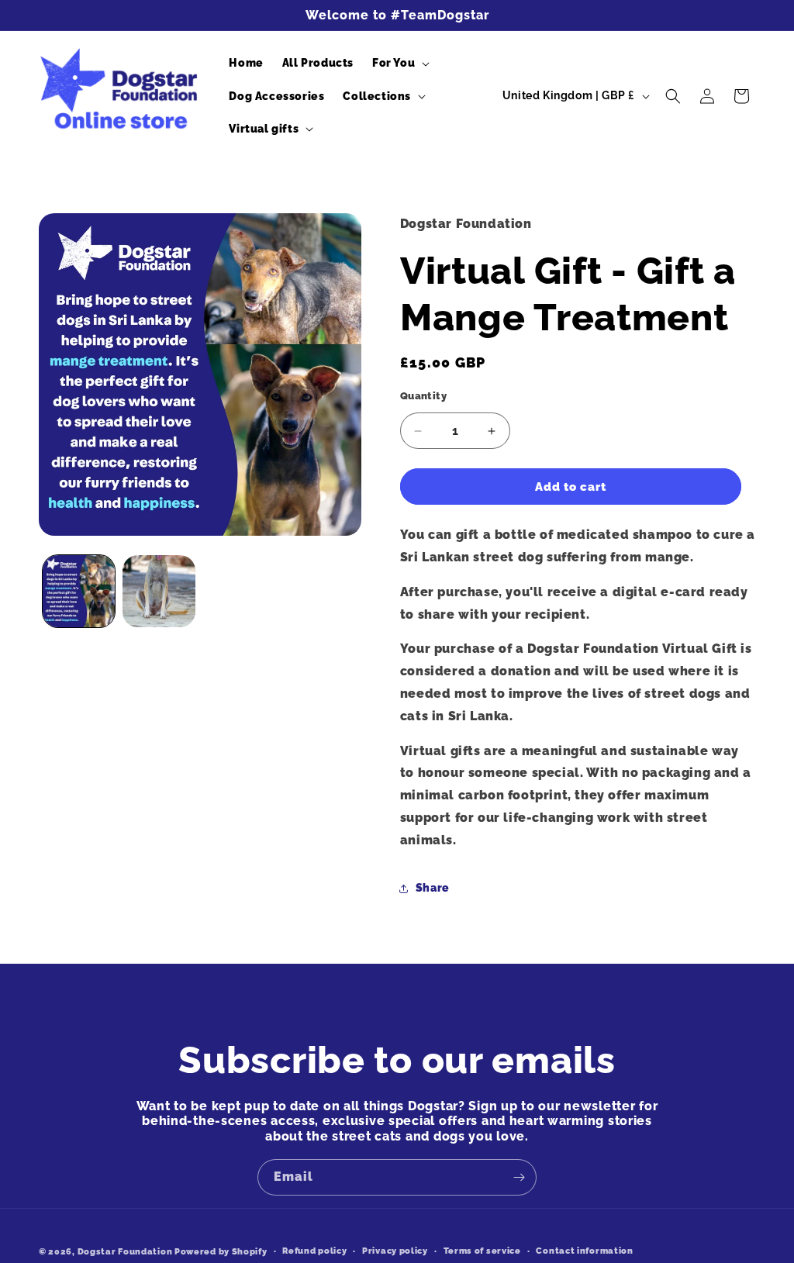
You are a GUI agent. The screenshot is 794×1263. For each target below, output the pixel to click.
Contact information (584, 1251)
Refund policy (314, 1251)
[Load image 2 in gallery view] (159, 591)
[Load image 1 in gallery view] (79, 591)
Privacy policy (395, 1251)
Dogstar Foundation (126, 1252)
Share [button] (433, 888)
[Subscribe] (519, 1177)
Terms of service (482, 1251)
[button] (399, 63)
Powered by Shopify (221, 1252)
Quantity (423, 396)
